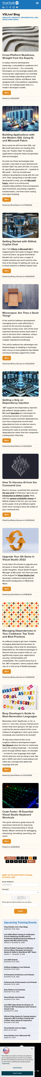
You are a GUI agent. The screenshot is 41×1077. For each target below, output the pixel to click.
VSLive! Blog (20, 17)
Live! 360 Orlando (11, 960)
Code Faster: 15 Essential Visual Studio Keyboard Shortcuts (17, 814)
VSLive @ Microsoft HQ (21, 249)
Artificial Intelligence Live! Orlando (17, 967)
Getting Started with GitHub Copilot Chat (19, 243)
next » (31, 861)
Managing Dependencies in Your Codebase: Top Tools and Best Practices (19, 633)
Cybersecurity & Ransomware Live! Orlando (20, 982)
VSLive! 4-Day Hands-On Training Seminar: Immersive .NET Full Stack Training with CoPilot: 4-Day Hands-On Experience (20, 1018)
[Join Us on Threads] (10, 7)
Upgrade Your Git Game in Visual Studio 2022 (18, 558)
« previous (10, 858)
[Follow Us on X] (7, 7)
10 (25, 861)
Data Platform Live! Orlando (14, 990)
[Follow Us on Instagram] (14, 7)
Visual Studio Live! (26, 575)
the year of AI (8, 493)
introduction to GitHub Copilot (15, 496)
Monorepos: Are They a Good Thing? (20, 314)
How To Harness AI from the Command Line (19, 484)
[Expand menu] (37, 3)
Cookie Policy (6, 1063)
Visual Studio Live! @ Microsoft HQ (17, 1036)
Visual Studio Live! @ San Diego (16, 927)
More (7, 93)
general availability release (22, 498)
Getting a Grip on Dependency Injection (15, 401)
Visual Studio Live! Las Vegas (15, 1028)
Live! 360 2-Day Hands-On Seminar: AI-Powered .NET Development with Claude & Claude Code (20, 1007)
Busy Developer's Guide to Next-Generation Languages (19, 715)
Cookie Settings (17, 1067)
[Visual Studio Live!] (20, 3)
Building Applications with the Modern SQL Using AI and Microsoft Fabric (18, 137)
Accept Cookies (17, 1073)
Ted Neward (7, 745)
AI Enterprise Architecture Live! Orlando (19, 975)
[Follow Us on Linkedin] (3, 7)
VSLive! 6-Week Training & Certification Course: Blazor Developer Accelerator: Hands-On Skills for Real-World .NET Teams (20, 950)
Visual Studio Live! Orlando (14, 997)
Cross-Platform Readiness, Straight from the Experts (18, 56)
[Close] (32, 1048)
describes (15, 413)
